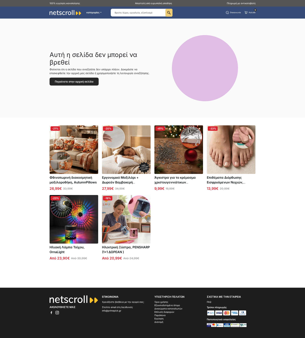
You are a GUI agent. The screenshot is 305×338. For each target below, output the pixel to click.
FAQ (209, 302)
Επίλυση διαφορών (164, 312)
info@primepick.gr (111, 310)
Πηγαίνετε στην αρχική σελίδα (74, 81)
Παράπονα (160, 315)
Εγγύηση (158, 318)
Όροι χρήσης (161, 302)
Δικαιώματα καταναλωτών (168, 308)
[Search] (169, 13)
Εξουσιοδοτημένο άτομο (167, 305)
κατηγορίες (93, 12)
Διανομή (158, 322)
